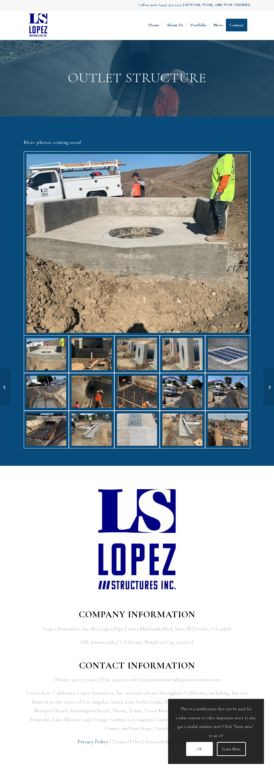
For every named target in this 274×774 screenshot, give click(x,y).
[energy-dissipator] (91, 354)
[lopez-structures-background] (228, 429)
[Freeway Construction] (46, 392)
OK (199, 749)
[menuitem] (154, 25)
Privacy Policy (93, 741)
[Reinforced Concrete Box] (46, 429)
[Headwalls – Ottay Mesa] (137, 354)
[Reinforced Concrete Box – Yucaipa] (269, 387)
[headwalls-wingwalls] (91, 392)
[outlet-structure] (137, 243)
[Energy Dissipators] (5, 387)
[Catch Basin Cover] (137, 429)
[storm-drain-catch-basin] (228, 354)
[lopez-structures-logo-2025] (38, 25)
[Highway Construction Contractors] (137, 392)
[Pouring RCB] (182, 392)
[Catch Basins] (91, 429)
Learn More (231, 749)
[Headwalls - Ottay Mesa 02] (182, 354)
